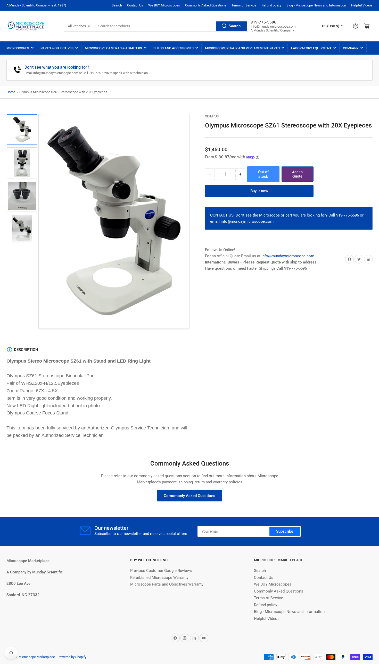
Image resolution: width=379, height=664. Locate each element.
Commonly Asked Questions (205, 5)
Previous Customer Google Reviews (161, 570)
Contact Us (135, 5)
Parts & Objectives (56, 48)
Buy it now (259, 191)
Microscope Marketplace (37, 657)
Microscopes (17, 48)
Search (117, 5)
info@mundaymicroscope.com (287, 256)
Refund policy (271, 5)
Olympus (212, 116)
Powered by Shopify (71, 657)
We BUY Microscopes (164, 5)
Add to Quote (297, 174)
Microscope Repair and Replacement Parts (242, 48)
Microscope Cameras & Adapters (113, 48)
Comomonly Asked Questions (189, 495)
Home (10, 92)
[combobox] (171, 26)
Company (351, 48)
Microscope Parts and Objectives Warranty (166, 584)
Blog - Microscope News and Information (316, 5)
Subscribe (284, 531)
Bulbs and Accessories (173, 48)
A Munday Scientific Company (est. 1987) (36, 5)
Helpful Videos (362, 5)
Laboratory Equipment (311, 48)
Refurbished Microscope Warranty (159, 577)
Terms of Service (244, 5)
